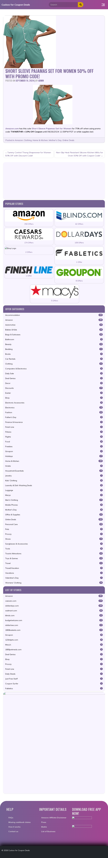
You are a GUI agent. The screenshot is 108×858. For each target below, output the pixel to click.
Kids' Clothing (53, 480)
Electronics (53, 407)
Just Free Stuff (53, 679)
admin (41, 80)
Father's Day (53, 417)
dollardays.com (53, 606)
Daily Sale (53, 373)
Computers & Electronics (53, 368)
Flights (53, 437)
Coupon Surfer (53, 683)
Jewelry (53, 476)
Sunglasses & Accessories (53, 544)
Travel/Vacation (53, 568)
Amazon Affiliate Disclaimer (53, 817)
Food (53, 441)
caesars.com (53, 601)
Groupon (53, 451)
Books (53, 354)
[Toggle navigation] (103, 4)
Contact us (13, 831)
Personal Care (53, 524)
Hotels (53, 466)
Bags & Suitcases (53, 334)
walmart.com (53, 610)
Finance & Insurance (53, 422)
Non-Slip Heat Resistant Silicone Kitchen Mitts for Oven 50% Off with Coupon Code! (79, 154)
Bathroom (53, 339)
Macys (53, 495)
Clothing (28, 140)
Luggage (53, 490)
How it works (14, 827)
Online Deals (68, 140)
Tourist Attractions (53, 553)
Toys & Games (53, 558)
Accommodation (53, 315)
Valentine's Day (53, 578)
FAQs (10, 817)
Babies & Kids (53, 330)
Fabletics (53, 688)
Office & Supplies (53, 514)
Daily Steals (53, 674)
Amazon (19, 140)
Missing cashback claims (19, 822)
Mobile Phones (53, 505)
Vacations (53, 573)
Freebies (53, 446)
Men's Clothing (53, 500)
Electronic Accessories (53, 403)
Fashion (53, 412)
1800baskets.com (53, 630)
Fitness (53, 432)
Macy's (53, 645)
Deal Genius (53, 378)
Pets (53, 529)
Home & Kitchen (40, 140)
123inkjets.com (53, 640)
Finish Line (53, 427)
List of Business (48, 831)
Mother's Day (55, 140)
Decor (53, 383)
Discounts (53, 388)
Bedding (53, 349)
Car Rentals (53, 359)
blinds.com (53, 615)
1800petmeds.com (53, 649)
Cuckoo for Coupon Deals (16, 4)
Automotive (53, 325)
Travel (53, 563)
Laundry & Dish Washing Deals (53, 485)
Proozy (53, 534)
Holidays (53, 456)
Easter (53, 393)
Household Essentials (53, 471)
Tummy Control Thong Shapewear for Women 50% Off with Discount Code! (28, 154)
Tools (53, 548)
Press (43, 822)
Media (44, 827)
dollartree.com (53, 625)
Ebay (53, 398)
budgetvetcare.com (53, 620)
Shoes (53, 539)
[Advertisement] (54, 180)
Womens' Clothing (53, 583)
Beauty (53, 344)
